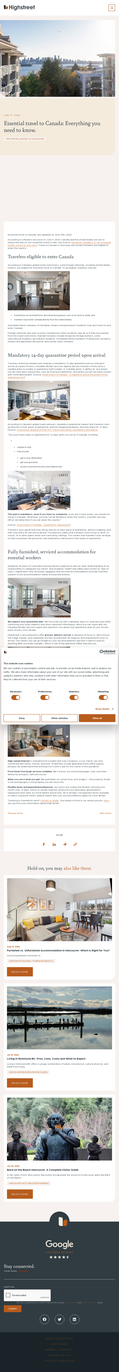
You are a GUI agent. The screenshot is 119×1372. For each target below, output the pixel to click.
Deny (22, 718)
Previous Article (15, 813)
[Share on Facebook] (43, 844)
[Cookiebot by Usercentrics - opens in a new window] (101, 652)
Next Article (105, 813)
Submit (13, 1308)
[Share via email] (64, 844)
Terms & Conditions (59, 1360)
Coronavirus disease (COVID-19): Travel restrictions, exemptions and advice (57, 429)
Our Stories (59, 1343)
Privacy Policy (71, 1302)
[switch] (44, 697)
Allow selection (59, 718)
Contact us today (49, 800)
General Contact (59, 1349)
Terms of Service (89, 1302)
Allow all (97, 718)
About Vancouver (59, 1338)
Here (106, 800)
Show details (102, 708)
